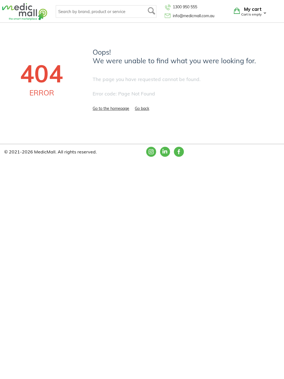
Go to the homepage (111, 108)
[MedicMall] (24, 11)
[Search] (151, 11)
